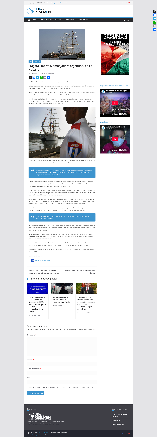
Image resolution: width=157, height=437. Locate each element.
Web (28, 377)
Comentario (31, 335)
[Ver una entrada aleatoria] (128, 20)
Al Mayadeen (116, 420)
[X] (155, 11)
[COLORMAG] (39, 413)
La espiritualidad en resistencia (60, 3)
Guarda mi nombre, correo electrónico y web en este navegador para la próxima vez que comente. (62, 387)
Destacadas (37, 61)
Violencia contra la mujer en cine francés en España (80, 271)
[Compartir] (155, 29)
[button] (37, 19)
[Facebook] (155, 15)
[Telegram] (155, 18)
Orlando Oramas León (48, 73)
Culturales (59, 20)
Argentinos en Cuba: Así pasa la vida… (114, 86)
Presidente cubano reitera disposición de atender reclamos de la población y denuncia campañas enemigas (86, 303)
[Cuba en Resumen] (29, 20)
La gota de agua (106, 122)
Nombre (30, 360)
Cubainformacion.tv (118, 424)
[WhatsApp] (155, 22)
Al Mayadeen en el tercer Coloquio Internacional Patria (61, 299)
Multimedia (70, 20)
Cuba (34, 20)
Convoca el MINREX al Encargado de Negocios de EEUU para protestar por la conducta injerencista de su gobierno (37, 304)
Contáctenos (83, 20)
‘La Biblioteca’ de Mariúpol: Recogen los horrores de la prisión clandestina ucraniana (44, 271)
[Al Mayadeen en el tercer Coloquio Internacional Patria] (62, 284)
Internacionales (46, 20)
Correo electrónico (34, 369)
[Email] (155, 26)
